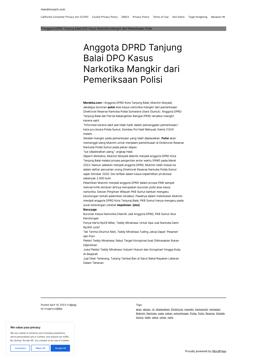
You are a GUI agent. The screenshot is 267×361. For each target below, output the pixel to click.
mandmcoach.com (53, 9)
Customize (20, 348)
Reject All (40, 348)
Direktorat (177, 309)
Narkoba (151, 313)
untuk (163, 317)
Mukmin (140, 313)
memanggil (201, 309)
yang (170, 317)
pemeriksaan (181, 313)
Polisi (201, 313)
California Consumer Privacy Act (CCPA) (64, 16)
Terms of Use (161, 16)
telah (147, 317)
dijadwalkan (163, 309)
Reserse (210, 313)
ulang (155, 317)
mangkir (189, 309)
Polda (193, 313)
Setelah (220, 313)
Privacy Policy (141, 16)
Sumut (139, 317)
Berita (73, 304)
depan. (147, 309)
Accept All (60, 348)
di (153, 309)
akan (139, 309)
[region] (40, 338)
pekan (168, 313)
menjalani (214, 309)
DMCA (125, 16)
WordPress (219, 351)
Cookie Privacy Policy (105, 16)
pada (161, 313)
